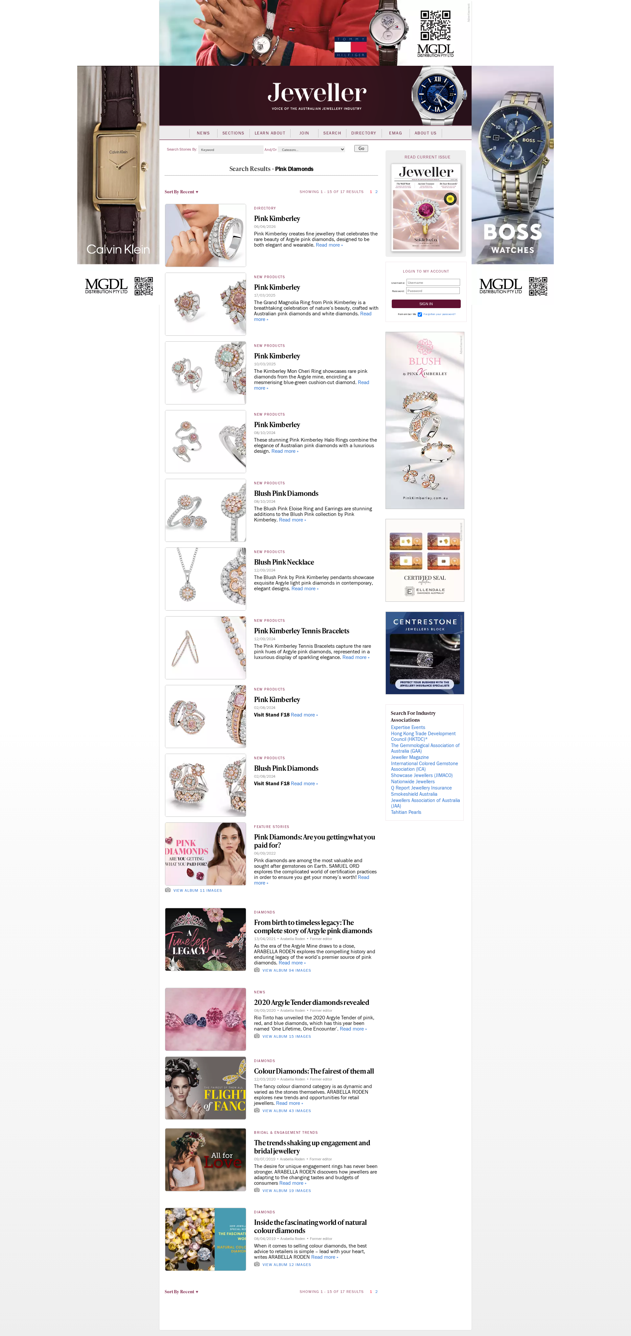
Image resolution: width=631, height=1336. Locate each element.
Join (304, 133)
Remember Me (407, 314)
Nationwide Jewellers (413, 782)
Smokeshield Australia (414, 794)
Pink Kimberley (277, 218)
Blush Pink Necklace (284, 562)
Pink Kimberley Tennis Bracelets (301, 630)
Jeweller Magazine (410, 757)
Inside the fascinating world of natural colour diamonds (310, 1226)
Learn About (270, 133)
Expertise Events (408, 727)
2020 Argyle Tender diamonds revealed (311, 1002)
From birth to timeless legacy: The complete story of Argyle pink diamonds (313, 926)
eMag (395, 133)
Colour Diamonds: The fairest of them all (314, 1071)
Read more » (329, 245)
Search (332, 133)
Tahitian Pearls (406, 812)
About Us (426, 133)
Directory (364, 133)
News (203, 133)
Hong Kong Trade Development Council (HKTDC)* (423, 736)
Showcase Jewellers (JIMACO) (422, 775)
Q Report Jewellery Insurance (421, 788)
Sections (233, 133)
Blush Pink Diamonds (286, 493)
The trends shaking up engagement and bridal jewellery (312, 1146)
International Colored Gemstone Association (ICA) (424, 766)
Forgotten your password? (440, 314)
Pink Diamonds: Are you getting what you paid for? (314, 841)
